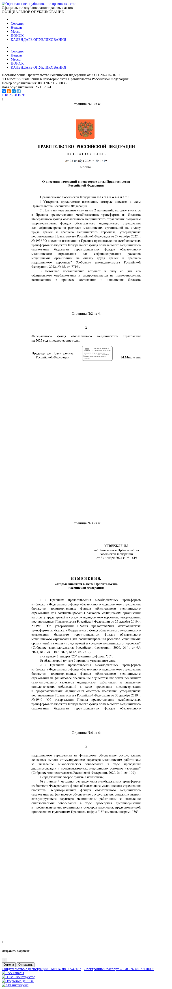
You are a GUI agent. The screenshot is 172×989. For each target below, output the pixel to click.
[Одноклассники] (9, 91)
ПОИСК (17, 35)
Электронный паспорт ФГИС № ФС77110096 (119, 969)
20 (11, 95)
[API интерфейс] (15, 985)
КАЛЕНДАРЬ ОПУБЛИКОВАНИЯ (38, 39)
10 (6, 95)
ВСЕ (21, 95)
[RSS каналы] (13, 973)
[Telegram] (19, 91)
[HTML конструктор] (18, 977)
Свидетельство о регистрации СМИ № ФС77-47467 (41, 969)
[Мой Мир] (14, 91)
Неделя (16, 27)
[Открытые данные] (18, 981)
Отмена (9, 964)
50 (15, 95)
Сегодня (17, 23)
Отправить (25, 964)
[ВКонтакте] (4, 91)
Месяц (16, 31)
